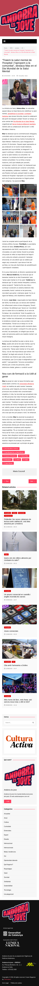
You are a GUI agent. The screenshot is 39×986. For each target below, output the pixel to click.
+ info (7, 801)
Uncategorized (8, 894)
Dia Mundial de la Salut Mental (23, 121)
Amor (5, 818)
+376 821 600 (12, 969)
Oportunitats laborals (10, 860)
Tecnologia (7, 890)
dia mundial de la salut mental (14, 452)
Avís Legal (5, 983)
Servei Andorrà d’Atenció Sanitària (24, 124)
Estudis (6, 839)
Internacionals (8, 847)
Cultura (14, 513)
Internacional (8, 515)
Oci (13, 662)
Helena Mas (24, 456)
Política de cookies (16, 983)
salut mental (8, 463)
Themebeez (7, 979)
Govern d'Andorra (10, 456)
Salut (26, 75)
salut (26, 459)
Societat (6, 877)
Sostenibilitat (8, 886)
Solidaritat (7, 881)
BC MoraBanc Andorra (11, 448)
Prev (7, 481)
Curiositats (22, 513)
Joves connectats (11, 631)
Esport (6, 835)
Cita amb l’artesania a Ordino (16, 665)
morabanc (8, 459)
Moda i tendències (10, 852)
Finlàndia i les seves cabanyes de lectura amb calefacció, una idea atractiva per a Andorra (17, 521)
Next (31, 481)
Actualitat (21, 75)
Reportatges (8, 869)
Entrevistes (7, 830)
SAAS (18, 459)
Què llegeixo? (8, 864)
